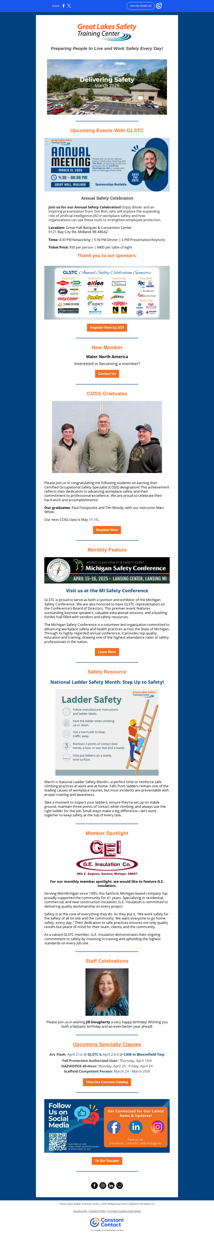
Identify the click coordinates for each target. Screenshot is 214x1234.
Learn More (107, 652)
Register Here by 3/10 (107, 327)
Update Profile (97, 1211)
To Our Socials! (107, 1161)
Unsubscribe (80, 1211)
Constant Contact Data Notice (124, 1211)
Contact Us (107, 373)
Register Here (107, 530)
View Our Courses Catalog (107, 1082)
